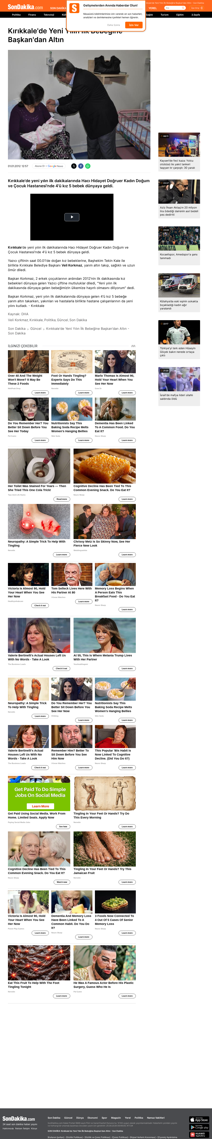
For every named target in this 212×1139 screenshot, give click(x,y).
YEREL (153, 8)
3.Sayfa (195, 14)
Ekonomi (93, 1117)
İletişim (26, 1128)
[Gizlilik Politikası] (74, 1137)
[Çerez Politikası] (120, 1137)
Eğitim (180, 14)
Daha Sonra (113, 25)
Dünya (80, 1117)
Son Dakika (54, 1117)
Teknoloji (49, 14)
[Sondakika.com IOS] (199, 1119)
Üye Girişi (195, 8)
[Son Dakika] (25, 7)
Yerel (128, 1117)
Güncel (68, 1117)
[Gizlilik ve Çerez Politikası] (97, 1137)
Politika (16, 14)
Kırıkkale (15, 247)
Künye (34, 1128)
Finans (32, 14)
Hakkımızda (8, 1128)
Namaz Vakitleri (156, 1117)
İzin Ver (134, 25)
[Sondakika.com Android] (199, 1127)
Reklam (18, 1128)
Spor (104, 1117)
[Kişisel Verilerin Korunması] (143, 1137)
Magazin (116, 1117)
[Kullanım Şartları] (56, 1137)
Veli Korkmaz (72, 265)
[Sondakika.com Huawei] (199, 1135)
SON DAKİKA (58, 8)
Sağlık (149, 14)
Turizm (165, 14)
